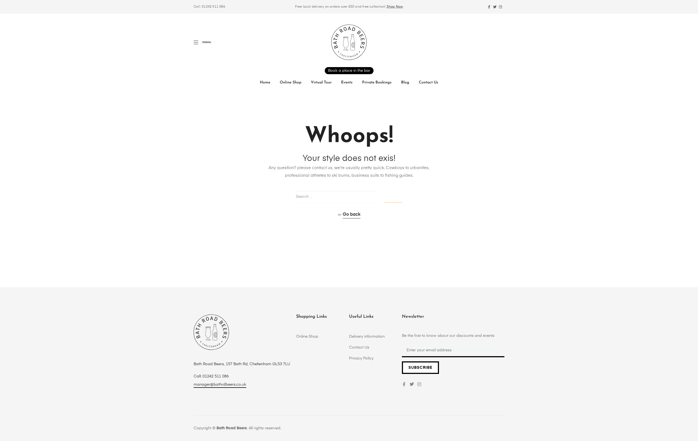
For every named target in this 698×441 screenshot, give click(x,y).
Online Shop (290, 82)
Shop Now (395, 6)
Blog (405, 82)
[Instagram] (500, 7)
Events (347, 82)
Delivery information (367, 336)
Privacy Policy (361, 358)
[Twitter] (495, 7)
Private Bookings (377, 82)
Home (265, 82)
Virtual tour (321, 82)
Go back (351, 214)
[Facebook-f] (489, 7)
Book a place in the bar (349, 71)
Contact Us (428, 82)
